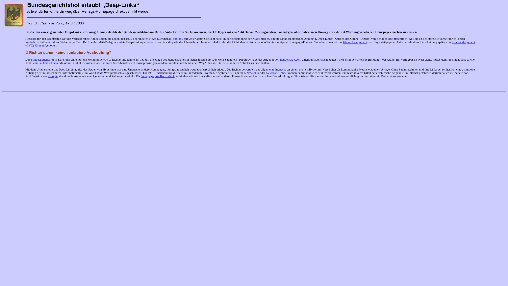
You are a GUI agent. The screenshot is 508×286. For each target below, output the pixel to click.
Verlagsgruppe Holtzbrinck (158, 76)
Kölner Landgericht (355, 42)
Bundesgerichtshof (42, 59)
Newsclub (253, 72)
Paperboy (177, 38)
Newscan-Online (276, 72)
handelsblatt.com (290, 59)
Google (53, 76)
